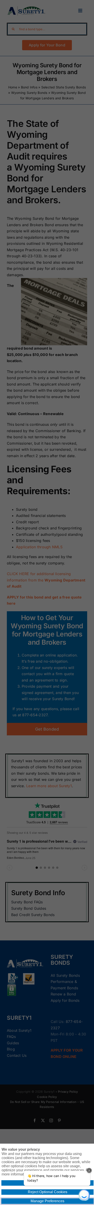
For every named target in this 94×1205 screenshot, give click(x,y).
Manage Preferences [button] (47, 1201)
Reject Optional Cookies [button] (47, 1192)
